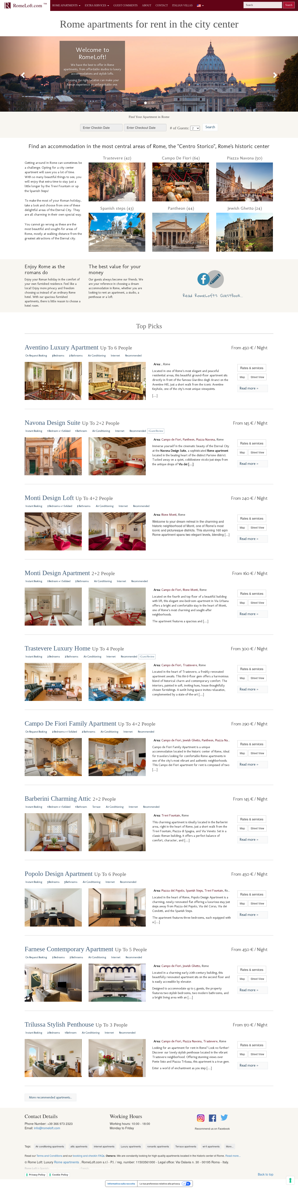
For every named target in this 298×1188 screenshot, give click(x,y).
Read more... (233, 1155)
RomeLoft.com (30, 5)
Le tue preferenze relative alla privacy (160, 1183)
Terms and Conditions (49, 1155)
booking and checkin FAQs (88, 1155)
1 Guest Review (156, 430)
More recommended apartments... (50, 1097)
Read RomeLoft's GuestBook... (213, 295)
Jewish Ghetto (191, 740)
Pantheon (188, 439)
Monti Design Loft (69, 497)
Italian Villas (182, 5)
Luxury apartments (131, 1146)
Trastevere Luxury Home (74, 648)
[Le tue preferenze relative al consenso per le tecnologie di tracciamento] (290, 1180)
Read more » (248, 388)
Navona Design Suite (72, 422)
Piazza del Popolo (172, 890)
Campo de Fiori (171, 439)
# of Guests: (179, 128)
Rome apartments (66, 1162)
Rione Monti (168, 515)
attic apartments (78, 1146)
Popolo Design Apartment (75, 873)
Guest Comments (125, 5)
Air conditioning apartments (50, 1146)
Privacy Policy (37, 1174)
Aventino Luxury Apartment (78, 347)
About (146, 5)
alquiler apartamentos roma (64, 1168)
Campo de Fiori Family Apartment (90, 723)
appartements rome (100, 1168)
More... (229, 1146)
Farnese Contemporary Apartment (86, 949)
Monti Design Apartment (70, 572)
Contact (162, 5)
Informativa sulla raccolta (121, 1183)
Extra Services (96, 5)
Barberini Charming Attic (70, 798)
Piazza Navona (205, 439)
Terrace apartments (185, 1146)
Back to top (265, 1174)
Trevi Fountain (170, 815)
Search (288, 5)
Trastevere (190, 665)
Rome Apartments (65, 5)
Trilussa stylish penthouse (76, 1024)
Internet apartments (104, 1146)
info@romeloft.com (47, 1128)
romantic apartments (158, 1146)
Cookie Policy (60, 1174)
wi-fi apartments (211, 1146)
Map (242, 377)
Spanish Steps (194, 890)
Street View (257, 377)
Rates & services (251, 368)
